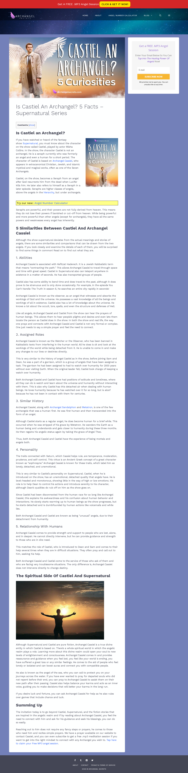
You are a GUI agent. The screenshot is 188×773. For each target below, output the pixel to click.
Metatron (87, 407)
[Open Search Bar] (160, 15)
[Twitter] (92, 760)
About (98, 15)
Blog (146, 15)
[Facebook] (75, 760)
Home (85, 15)
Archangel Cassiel (62, 160)
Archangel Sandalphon (63, 407)
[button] (169, 15)
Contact (84, 765)
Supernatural (30, 143)
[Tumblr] (80, 760)
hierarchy (49, 192)
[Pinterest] (86, 760)
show (31, 125)
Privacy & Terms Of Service (103, 765)
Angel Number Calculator (122, 15)
